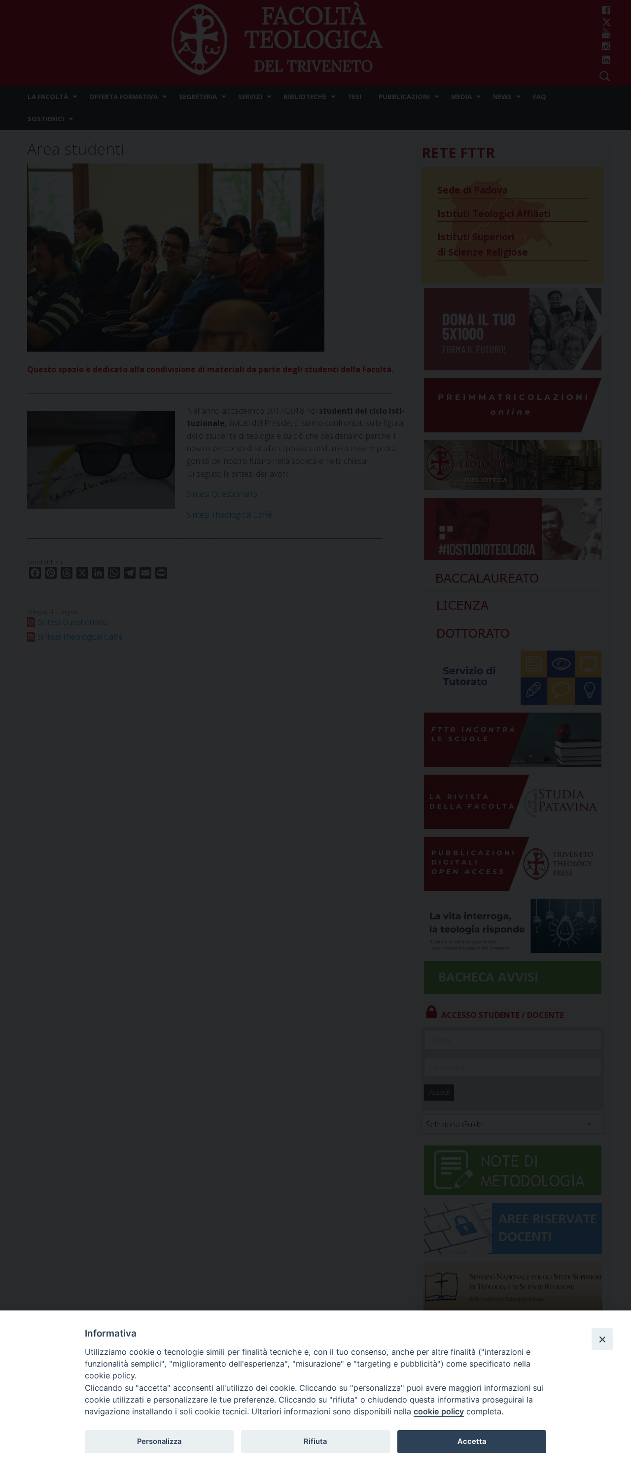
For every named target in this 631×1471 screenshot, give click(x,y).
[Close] (602, 1339)
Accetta (471, 1441)
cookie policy (439, 1411)
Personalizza (159, 1441)
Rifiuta (315, 1441)
